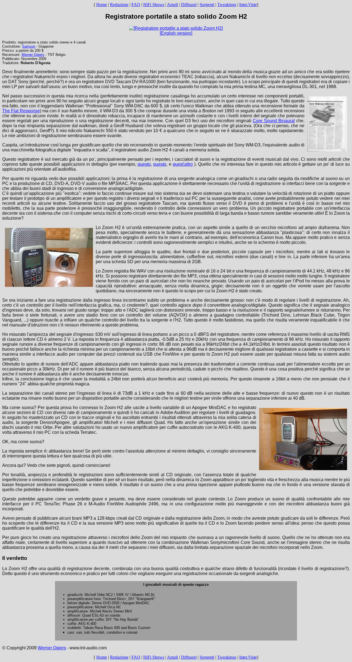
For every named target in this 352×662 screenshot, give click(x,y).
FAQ (135, 4)
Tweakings (226, 4)
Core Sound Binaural (274, 120)
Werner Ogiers (32, 55)
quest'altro (183, 164)
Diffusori (189, 4)
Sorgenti (207, 4)
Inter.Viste (248, 4)
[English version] (176, 33)
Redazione (119, 4)
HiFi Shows (153, 4)
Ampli (172, 4)
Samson (28, 46)
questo (144, 164)
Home (101, 4)
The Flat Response (21, 110)
